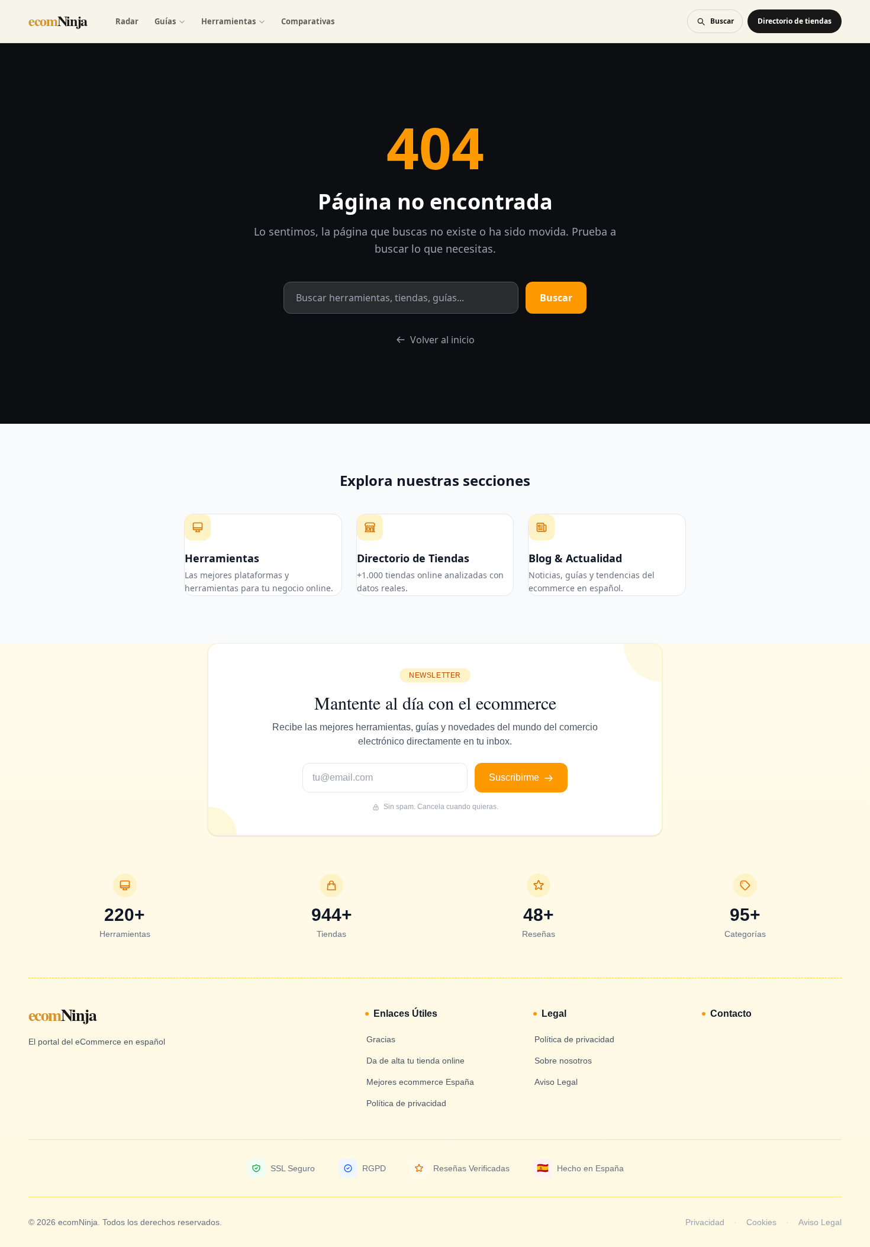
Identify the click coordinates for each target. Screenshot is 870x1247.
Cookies (761, 1222)
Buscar (556, 297)
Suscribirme (515, 777)
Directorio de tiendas (795, 21)
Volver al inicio (442, 339)
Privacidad (704, 1222)
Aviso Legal (820, 1222)
